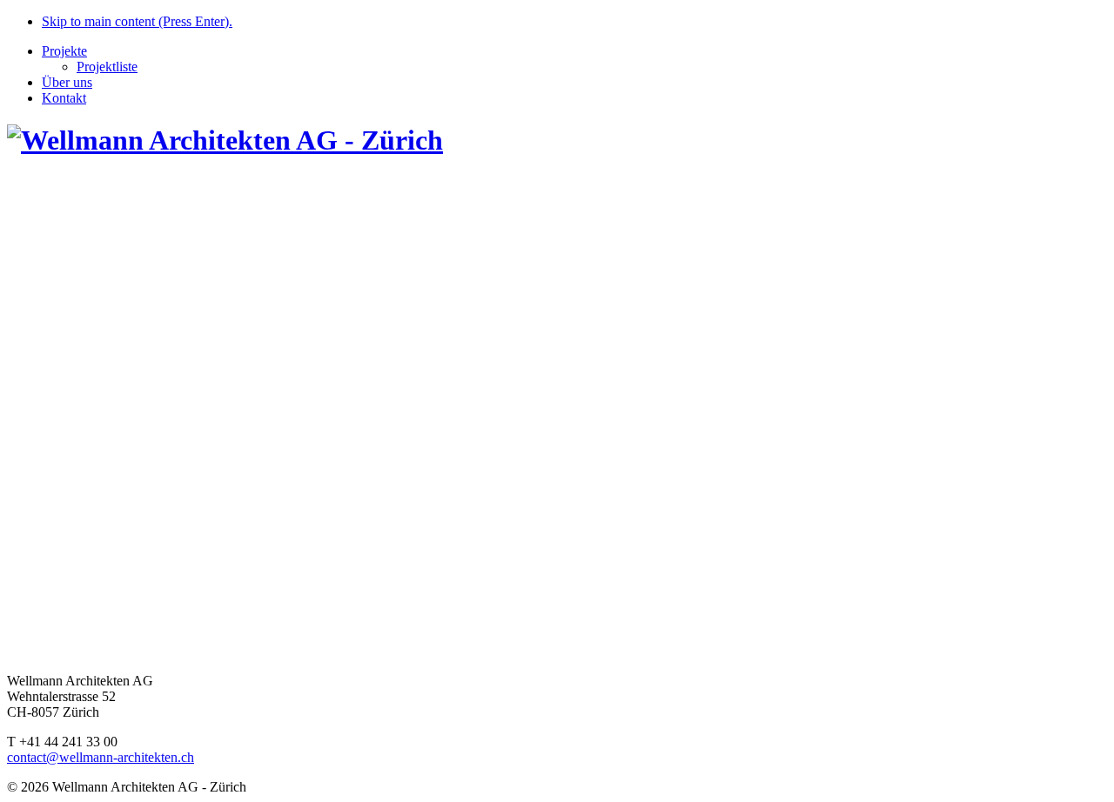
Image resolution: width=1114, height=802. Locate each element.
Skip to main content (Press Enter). (137, 21)
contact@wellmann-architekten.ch (100, 757)
